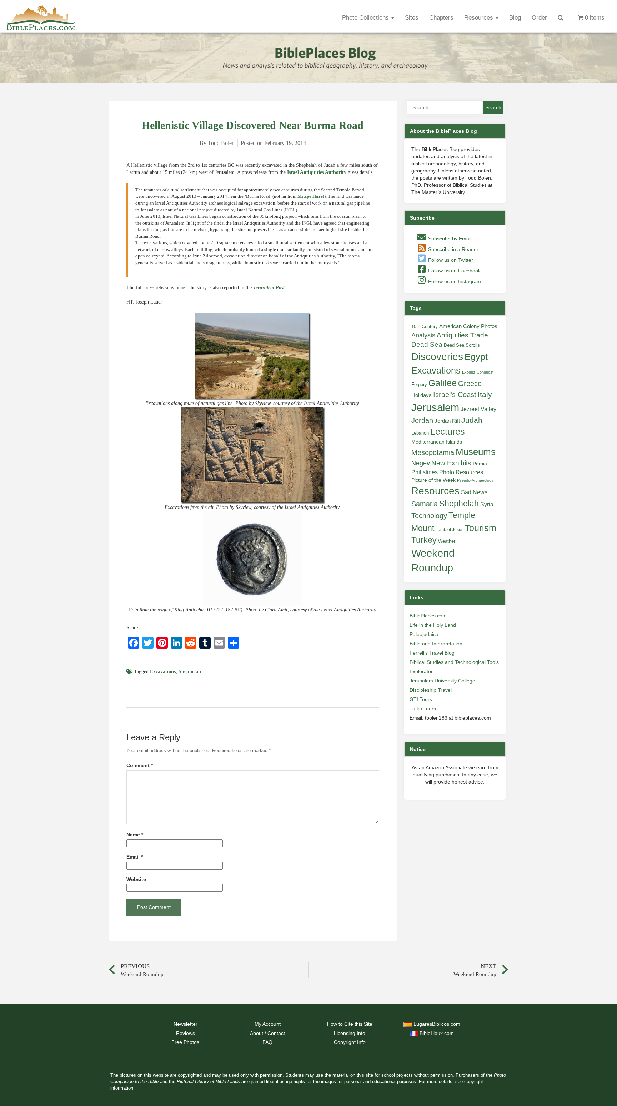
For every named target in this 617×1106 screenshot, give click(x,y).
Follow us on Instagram (454, 281)
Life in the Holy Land (433, 625)
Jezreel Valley (478, 409)
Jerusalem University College (442, 681)
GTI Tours (421, 699)
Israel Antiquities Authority (316, 172)
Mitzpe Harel (310, 196)
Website (136, 879)
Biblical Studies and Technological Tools (454, 662)
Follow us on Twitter (450, 260)
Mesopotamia (432, 452)
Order (539, 17)
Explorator (421, 671)
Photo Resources (461, 472)
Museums (476, 452)
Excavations (163, 671)
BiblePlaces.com (428, 616)
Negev (420, 463)
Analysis (423, 335)
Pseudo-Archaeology (475, 480)
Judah (471, 420)
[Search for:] (444, 107)
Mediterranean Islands (436, 442)
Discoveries (437, 356)
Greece (470, 383)
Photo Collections (366, 17)
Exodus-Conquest (477, 372)
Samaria (424, 504)
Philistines (424, 472)
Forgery (419, 384)
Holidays (421, 395)
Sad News (474, 492)
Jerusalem (435, 407)
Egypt (476, 357)
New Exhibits (451, 463)
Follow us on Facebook (454, 271)
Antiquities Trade (462, 335)
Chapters (441, 17)
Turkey (424, 540)
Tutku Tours (423, 708)
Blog (515, 17)
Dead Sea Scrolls (462, 345)
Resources (479, 17)
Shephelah (190, 671)
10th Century (424, 326)
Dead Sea (426, 344)
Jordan (422, 420)
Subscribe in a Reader (452, 249)
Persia (480, 463)
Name (134, 834)
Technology (429, 516)
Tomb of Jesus (449, 529)
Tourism (480, 528)
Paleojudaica (424, 634)
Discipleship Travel (431, 690)
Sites (411, 17)
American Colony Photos (468, 326)
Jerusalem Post (269, 287)
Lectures (447, 431)
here (180, 287)
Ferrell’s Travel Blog (432, 653)
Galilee (442, 383)
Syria (486, 504)
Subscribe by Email (449, 238)
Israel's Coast (454, 395)
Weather (446, 541)
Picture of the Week (433, 480)
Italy (485, 394)
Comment (139, 765)
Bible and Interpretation (436, 643)
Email (134, 857)
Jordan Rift (447, 421)
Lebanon (420, 433)
